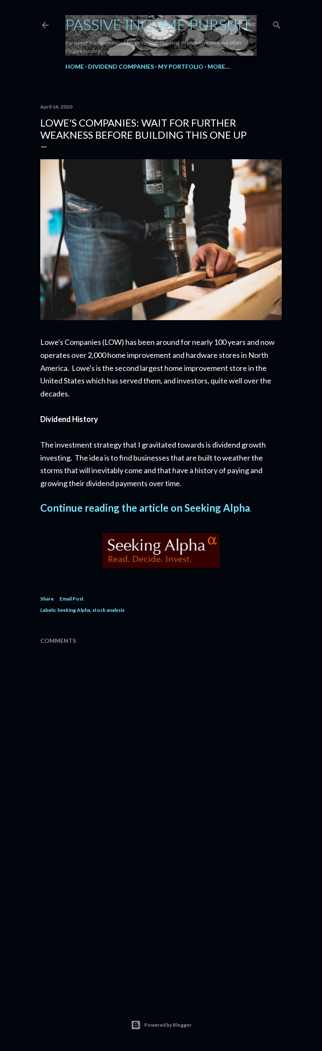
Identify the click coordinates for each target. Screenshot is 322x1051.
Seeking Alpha (73, 610)
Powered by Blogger (168, 1025)
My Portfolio (180, 66)
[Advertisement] (161, 919)
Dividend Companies (121, 66)
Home (74, 66)
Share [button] (47, 598)
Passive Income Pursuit (158, 24)
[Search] (277, 23)
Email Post (72, 598)
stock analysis (108, 610)
